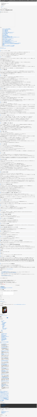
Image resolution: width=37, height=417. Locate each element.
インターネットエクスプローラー (3, 393)
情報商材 (5, 398)
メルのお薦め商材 (4, 322)
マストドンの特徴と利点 (5, 31)
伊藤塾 (0, 398)
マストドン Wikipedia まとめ (4, 345)
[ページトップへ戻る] (0, 416)
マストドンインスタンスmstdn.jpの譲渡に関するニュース (8, 42)
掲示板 (7, 398)
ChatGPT (3, 320)
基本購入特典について (3, 405)
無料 (2, 399)
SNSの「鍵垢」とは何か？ (5, 33)
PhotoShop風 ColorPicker (3, 335)
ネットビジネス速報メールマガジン (5, 271)
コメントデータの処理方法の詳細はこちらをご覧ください (20, 304)
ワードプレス (2, 397)
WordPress (4, 326)
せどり (5, 392)
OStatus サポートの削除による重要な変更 (7, 39)
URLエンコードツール (3, 337)
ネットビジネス (3, 395)
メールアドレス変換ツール (4, 338)
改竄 (1, 399)
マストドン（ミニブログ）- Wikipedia (6, 28)
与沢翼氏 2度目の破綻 (3, 384)
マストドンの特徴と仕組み (5, 30)
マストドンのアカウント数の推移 (6, 40)
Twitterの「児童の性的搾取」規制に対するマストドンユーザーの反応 (10, 41)
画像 (5, 399)
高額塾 (3, 400)
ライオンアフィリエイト (7, 396)
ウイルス (8, 393)
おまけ (2, 340)
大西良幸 (2, 398)
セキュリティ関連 (4, 328)
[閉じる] (2, 409)
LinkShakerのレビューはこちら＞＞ (3, 315)
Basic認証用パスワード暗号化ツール (5, 336)
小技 (1, 330)
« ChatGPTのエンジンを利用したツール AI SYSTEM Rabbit (6, 287)
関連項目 (3, 44)
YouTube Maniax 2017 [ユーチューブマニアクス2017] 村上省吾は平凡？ (8, 272)
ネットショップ (4, 329)
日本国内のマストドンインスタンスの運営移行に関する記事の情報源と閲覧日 (11, 43)
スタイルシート (4, 325)
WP (4, 392)
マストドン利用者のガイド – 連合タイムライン (7, 37)
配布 (1, 400)
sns (0, 11)
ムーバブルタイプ (3, 396)
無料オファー (4, 399)
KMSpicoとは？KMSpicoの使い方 (4, 357)
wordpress (2, 392)
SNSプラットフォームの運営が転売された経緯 (7, 36)
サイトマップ (2, 406)
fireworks (2, 273)
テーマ (1, 395)
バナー (5, 395)
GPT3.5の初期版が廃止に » (3, 288)
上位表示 (6, 397)
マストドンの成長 (4, 34)
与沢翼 (7, 397)
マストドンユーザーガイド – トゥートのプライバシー (8, 38)
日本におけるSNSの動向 (5, 35)
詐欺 (7, 399)
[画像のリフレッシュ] (2, 301)
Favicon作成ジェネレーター (4, 333)
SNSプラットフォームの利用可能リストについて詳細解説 (9, 45)
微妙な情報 (4, 323)
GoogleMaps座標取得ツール (4, 339)
